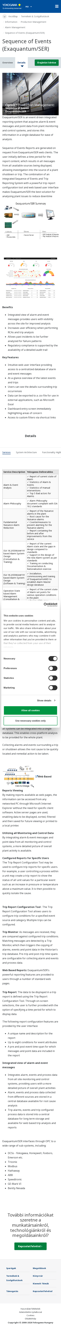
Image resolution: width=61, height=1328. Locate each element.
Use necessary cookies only (30, 720)
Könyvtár (38, 1275)
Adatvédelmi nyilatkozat (30, 1312)
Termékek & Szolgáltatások (35, 16)
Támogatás (12, 1291)
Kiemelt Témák (41, 1283)
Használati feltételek (30, 1308)
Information (11, 21)
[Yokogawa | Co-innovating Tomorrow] (12, 6)
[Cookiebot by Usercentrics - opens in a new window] (43, 605)
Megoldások (39, 1268)
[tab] (6, 452)
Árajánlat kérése (46, 62)
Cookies (30, 1315)
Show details (44, 700)
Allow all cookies (30, 710)
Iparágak (11, 1268)
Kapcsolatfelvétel (29, 1246)
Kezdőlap (13, 16)
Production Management (33, 21)
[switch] (52, 668)
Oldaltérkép (30, 1318)
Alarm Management (15, 27)
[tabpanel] (30, 93)
